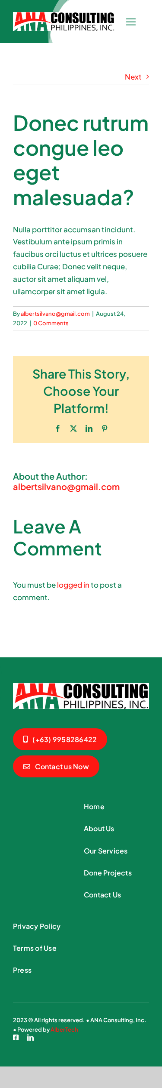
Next (133, 76)
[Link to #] (130, 22)
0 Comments (51, 323)
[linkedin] (30, 1037)
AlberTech (64, 1029)
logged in (73, 584)
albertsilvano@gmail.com (55, 313)
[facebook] (16, 1037)
